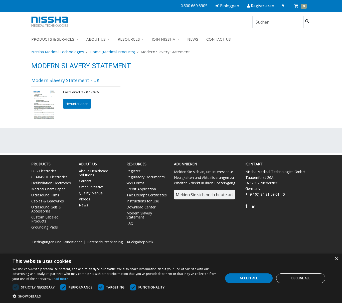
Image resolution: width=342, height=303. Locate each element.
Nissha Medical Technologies (57, 51)
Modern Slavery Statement (139, 215)
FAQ (129, 223)
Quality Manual (91, 193)
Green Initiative (91, 187)
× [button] (336, 259)
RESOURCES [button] (129, 39)
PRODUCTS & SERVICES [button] (53, 39)
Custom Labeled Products (45, 219)
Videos (84, 199)
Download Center (140, 207)
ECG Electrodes (44, 171)
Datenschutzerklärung (105, 242)
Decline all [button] (300, 278)
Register (133, 171)
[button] (115, 296)
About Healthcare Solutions (93, 173)
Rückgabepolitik (140, 242)
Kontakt (254, 164)
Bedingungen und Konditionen (57, 242)
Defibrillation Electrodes (51, 183)
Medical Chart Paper (48, 189)
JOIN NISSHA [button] (164, 39)
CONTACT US (218, 39)
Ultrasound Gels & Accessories (46, 209)
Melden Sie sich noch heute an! (204, 194)
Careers (85, 181)
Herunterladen (76, 103)
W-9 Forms (135, 183)
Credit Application (141, 189)
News (83, 205)
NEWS (192, 39)
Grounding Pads (44, 227)
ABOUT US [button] (96, 39)
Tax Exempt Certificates (146, 195)
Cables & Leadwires (47, 201)
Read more (60, 279)
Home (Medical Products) (112, 51)
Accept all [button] (249, 278)
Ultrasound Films (45, 195)
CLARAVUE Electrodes (49, 177)
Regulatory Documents (145, 177)
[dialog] (171, 278)
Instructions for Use (142, 201)
